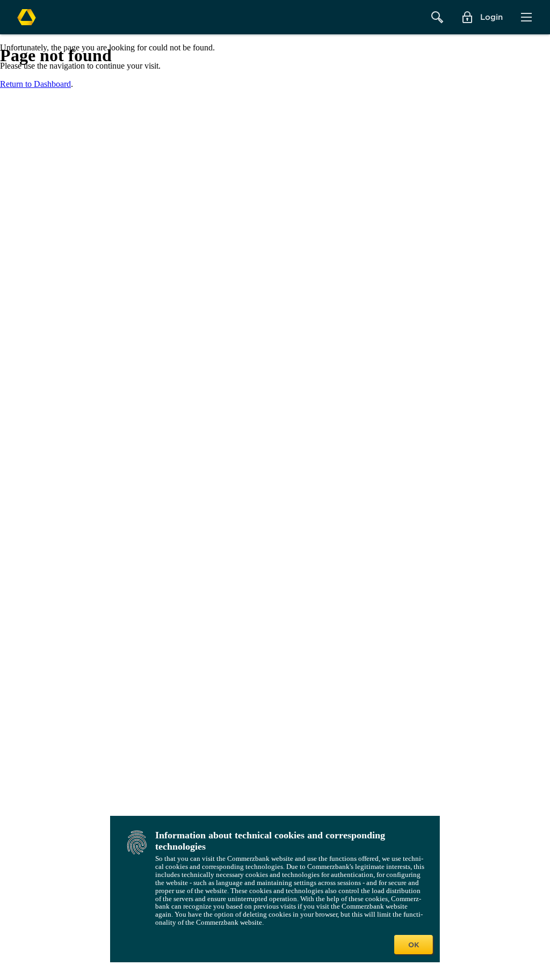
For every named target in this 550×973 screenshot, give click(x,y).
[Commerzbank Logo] (26, 17)
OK (413, 944)
